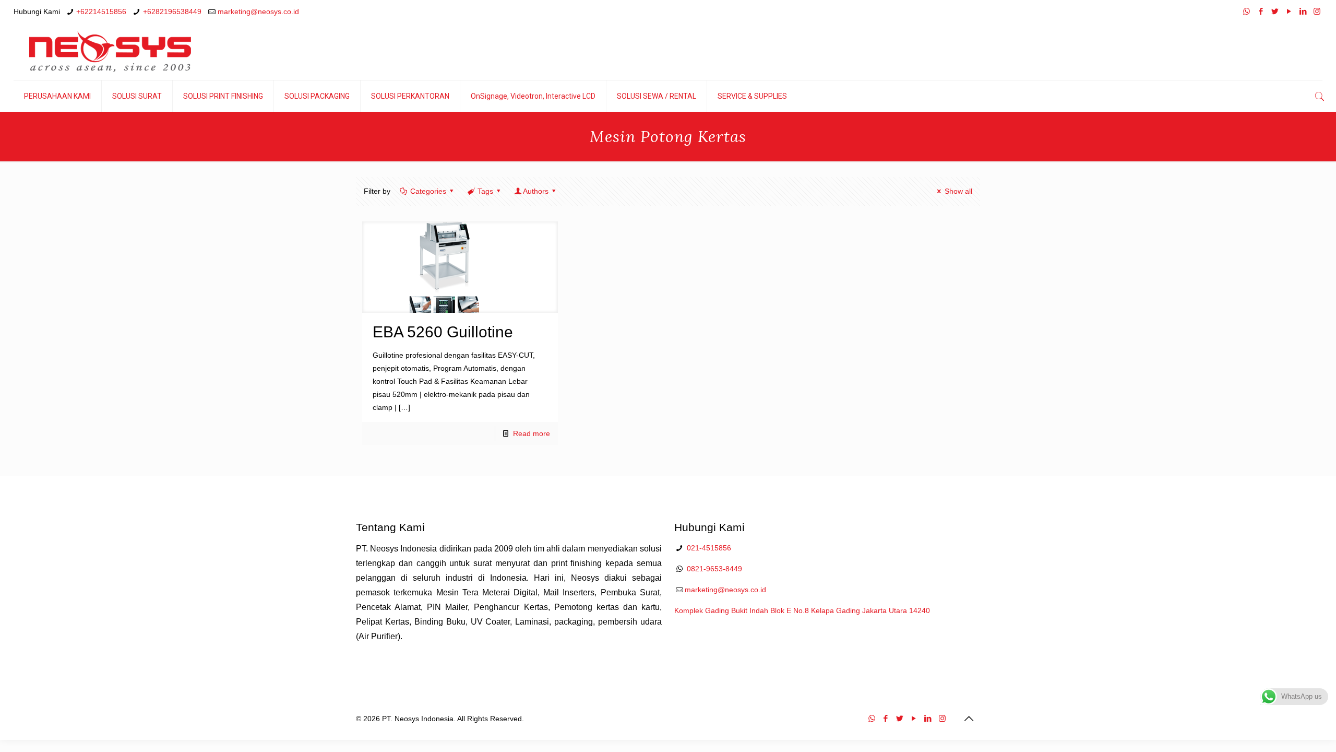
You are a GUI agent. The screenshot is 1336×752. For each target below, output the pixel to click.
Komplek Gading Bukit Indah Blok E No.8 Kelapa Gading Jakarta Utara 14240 (802, 610)
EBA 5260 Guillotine (443, 331)
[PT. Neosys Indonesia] (110, 52)
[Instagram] (1316, 11)
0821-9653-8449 (714, 569)
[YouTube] (1288, 11)
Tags (485, 191)
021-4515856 (709, 548)
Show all (958, 191)
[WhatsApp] (1246, 11)
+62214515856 (101, 11)
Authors (535, 191)
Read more (531, 433)
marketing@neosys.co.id (258, 11)
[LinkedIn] (1302, 11)
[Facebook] (1260, 11)
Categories (428, 191)
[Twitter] (1274, 11)
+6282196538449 (172, 11)
